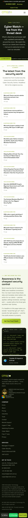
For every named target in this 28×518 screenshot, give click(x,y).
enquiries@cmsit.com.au (9, 474)
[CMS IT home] (7, 12)
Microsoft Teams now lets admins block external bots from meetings (13, 337)
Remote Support (6, 422)
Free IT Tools (6, 434)
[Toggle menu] (24, 12)
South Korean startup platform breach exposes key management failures (13, 343)
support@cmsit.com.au (9, 476)
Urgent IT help (14, 7)
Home (9, 22)
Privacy (4, 437)
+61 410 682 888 (7, 471)
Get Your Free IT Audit (11, 321)
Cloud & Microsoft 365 (8, 451)
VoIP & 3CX (5, 454)
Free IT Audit (23, 515)
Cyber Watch (6, 431)
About (3, 408)
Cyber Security (6, 448)
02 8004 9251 (11, 4)
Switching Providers (8, 428)
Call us (5, 515)
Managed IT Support (8, 445)
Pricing (4, 411)
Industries (5, 414)
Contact (4, 419)
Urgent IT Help (6, 425)
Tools (3, 416)
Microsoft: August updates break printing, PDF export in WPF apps (12, 349)
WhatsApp (19, 4)
